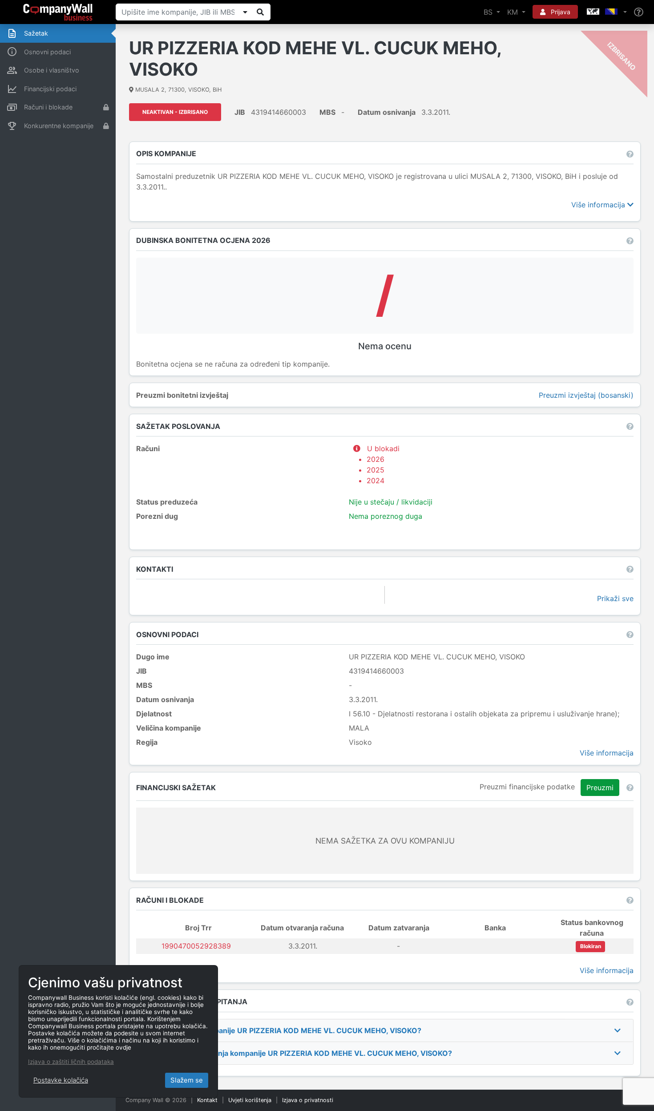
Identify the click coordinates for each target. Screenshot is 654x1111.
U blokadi (383, 464)
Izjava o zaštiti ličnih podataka (71, 1061)
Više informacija (599, 204)
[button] (605, 12)
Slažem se (186, 1080)
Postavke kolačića (60, 1080)
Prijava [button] (559, 12)
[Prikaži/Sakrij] (245, 12)
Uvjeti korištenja (249, 1100)
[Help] (638, 12)
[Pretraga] (260, 12)
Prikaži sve (615, 598)
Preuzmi (600, 787)
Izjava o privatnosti (307, 1100)
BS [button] (489, 12)
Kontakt (207, 1100)
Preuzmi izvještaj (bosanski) (586, 395)
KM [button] (513, 12)
